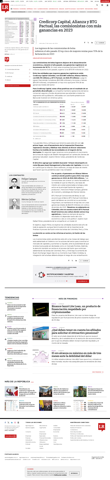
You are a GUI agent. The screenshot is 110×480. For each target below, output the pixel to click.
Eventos (55, 436)
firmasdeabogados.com (53, 457)
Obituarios (42, 442)
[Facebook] (84, 43)
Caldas (43, 12)
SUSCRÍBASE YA (82, 281)
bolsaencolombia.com (68, 457)
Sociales (28, 448)
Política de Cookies (60, 475)
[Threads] (19, 423)
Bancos (90, 386)
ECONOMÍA (23, 9)
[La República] (5, 8)
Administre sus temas (13, 85)
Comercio (90, 400)
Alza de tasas (74, 12)
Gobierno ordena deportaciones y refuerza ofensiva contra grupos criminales (62, 405)
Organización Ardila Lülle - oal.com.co (98, 457)
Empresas (28, 436)
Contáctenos (74, 429)
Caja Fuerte (42, 427)
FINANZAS (16, 9)
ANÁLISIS (61, 9)
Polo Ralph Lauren (63, 12)
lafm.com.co (55, 459)
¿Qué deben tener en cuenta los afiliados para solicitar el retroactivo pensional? (76, 331)
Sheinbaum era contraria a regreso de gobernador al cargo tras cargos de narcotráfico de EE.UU (27, 392)
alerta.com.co (64, 459)
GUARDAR (101, 42)
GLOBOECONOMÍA (42, 9)
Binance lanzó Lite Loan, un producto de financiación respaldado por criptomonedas (76, 309)
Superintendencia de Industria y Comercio (82, 440)
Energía (9, 314)
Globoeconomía (58, 438)
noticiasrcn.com (45, 459)
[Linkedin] (92, 43)
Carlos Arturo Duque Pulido (42, 58)
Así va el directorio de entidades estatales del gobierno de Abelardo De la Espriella (16, 363)
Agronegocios (30, 425)
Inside (55, 440)
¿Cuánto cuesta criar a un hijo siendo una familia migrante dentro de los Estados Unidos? (17, 342)
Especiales (42, 436)
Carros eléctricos (51, 12)
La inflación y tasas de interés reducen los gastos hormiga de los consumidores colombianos (95, 406)
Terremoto (83, 12)
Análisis (55, 425)
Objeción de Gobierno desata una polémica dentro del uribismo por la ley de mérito (61, 391)
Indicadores (29, 440)
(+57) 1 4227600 (9, 430)
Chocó (29, 12)
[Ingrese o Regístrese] (107, 5)
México (21, 386)
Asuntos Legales (30, 427)
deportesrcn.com (75, 459)
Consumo (28, 431)
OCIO (35, 9)
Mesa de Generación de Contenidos (80, 425)
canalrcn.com (26, 459)
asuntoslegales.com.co (11, 457)
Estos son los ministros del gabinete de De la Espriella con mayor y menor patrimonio (16, 307)
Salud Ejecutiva (57, 444)
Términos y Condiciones (77, 434)
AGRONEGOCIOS (53, 9)
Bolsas (9, 326)
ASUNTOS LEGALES (70, 9)
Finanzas (28, 438)
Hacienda (9, 302)
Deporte (21, 400)
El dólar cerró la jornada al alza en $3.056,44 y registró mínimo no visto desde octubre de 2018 (16, 331)
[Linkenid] (12, 423)
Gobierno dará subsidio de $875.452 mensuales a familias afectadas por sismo (17, 352)
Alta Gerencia (43, 425)
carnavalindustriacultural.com (13, 459)
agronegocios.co (24, 457)
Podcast (28, 444)
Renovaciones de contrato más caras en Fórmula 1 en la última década (27, 405)
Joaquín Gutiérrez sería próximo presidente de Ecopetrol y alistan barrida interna (16, 319)
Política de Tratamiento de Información (81, 436)
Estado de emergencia (93, 12)
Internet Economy (31, 442)
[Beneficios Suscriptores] (102, 5)
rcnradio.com (36, 459)
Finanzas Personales (45, 438)
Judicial (55, 386)
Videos (41, 448)
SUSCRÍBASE (105, 1)
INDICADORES (89, 9)
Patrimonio (36, 12)
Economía (56, 431)
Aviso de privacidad (75, 431)
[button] (35, 275)
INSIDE (96, 9)
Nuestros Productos (75, 427)
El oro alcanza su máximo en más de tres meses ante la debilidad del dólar (76, 355)
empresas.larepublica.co (38, 457)
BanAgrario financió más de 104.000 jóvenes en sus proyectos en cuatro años (96, 391)
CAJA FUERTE (80, 9)
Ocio (54, 442)
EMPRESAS (30, 9)
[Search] (97, 5)
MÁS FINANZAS (96, 372)
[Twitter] (88, 43)
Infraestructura (43, 440)
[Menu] (11, 9)
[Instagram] (15, 423)
